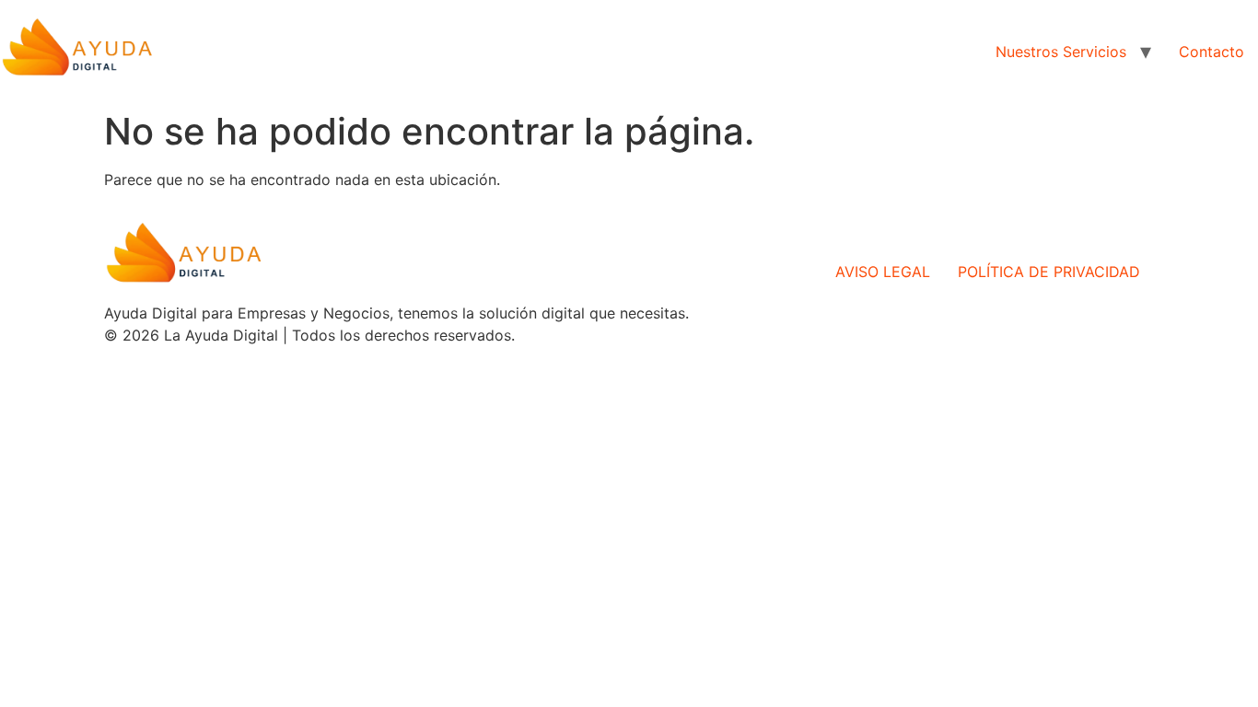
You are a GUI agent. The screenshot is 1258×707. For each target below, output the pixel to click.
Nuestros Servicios (1061, 51)
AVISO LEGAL (882, 271)
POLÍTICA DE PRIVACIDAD (1049, 271)
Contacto (1211, 51)
